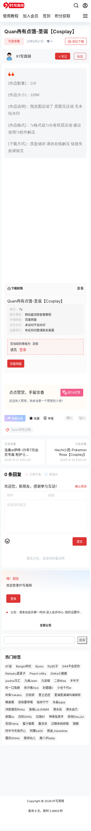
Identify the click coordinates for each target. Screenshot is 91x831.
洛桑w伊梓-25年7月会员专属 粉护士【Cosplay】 (21, 454)
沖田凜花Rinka (15, 709)
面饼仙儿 (29, 738)
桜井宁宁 (43, 702)
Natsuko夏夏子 (15, 673)
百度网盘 (16, 364)
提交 (80, 541)
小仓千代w (64, 688)
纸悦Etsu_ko (76, 716)
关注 (64, 56)
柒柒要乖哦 (25, 702)
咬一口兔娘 (12, 688)
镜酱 (76, 723)
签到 (46, 15)
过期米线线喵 (60, 723)
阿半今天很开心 (15, 731)
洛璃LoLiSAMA (39, 709)
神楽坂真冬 (56, 716)
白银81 (40, 716)
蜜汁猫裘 (28, 723)
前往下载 (78, 41)
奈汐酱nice (31, 688)
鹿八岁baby (47, 738)
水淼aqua (59, 702)
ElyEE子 (53, 666)
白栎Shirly (25, 716)
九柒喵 (45, 680)
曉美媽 (9, 702)
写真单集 (14, 41)
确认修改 (81, 486)
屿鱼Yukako (13, 695)
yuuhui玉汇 (12, 680)
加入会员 (30, 15)
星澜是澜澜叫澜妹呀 (67, 695)
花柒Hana (11, 723)
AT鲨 (8, 666)
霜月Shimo (12, 738)
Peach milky (38, 673)
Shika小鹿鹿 (58, 673)
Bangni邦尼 (23, 666)
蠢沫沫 (42, 723)
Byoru (39, 666)
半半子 (74, 680)
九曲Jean (31, 680)
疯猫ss (9, 716)
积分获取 (62, 15)
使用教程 (10, 15)
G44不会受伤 (71, 666)
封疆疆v (48, 688)
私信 (80, 56)
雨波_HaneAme (57, 731)
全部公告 (45, 625)
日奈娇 (30, 695)
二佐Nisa (60, 680)
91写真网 (57, 801)
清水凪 (57, 709)
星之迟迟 (44, 695)
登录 (22, 350)
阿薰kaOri (36, 731)
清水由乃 (72, 709)
